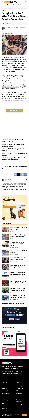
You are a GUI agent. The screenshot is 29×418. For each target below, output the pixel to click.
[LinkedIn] (26, 180)
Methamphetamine (23, 166)
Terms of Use (9, 415)
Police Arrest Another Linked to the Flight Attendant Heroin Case (12, 140)
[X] (19, 404)
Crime (6, 8)
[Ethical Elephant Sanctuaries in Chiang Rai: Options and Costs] (5, 290)
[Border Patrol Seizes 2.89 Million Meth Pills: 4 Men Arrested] (5, 260)
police (3, 168)
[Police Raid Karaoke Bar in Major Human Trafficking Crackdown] (5, 237)
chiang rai (11, 166)
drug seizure (15, 166)
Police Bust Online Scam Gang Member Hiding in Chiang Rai (14, 150)
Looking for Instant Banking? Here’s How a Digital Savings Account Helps (18, 266)
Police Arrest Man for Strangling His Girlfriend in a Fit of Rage (14, 154)
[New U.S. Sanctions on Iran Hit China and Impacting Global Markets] (5, 283)
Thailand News (15, 299)
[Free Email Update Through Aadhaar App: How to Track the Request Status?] (5, 274)
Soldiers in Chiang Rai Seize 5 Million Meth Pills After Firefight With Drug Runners (14, 159)
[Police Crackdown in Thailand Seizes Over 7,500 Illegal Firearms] (5, 229)
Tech (13, 277)
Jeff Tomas (7, 27)
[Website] (25, 180)
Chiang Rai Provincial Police (16, 77)
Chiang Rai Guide (15, 292)
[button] (24, 415)
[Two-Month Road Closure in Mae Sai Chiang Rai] (5, 253)
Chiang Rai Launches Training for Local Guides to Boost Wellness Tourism (18, 243)
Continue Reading (14, 110)
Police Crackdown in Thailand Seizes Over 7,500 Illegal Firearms (18, 228)
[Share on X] (7, 23)
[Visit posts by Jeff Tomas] (3, 28)
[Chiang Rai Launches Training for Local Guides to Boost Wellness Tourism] (5, 244)
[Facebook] (16, 404)
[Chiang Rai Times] (10, 1)
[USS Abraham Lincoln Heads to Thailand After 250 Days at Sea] (5, 297)
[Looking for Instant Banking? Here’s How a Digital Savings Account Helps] (5, 267)
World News (14, 284)
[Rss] (24, 404)
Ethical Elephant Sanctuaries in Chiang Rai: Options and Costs (17, 289)
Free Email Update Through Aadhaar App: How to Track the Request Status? (18, 274)
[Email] (10, 23)
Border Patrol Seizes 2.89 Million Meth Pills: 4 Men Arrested (18, 258)
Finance (13, 268)
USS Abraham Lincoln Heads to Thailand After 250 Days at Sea (17, 296)
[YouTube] (21, 404)
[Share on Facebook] (5, 23)
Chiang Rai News (15, 247)
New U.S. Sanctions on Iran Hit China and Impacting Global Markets (18, 282)
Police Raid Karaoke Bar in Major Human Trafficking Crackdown (18, 235)
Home (3, 8)
